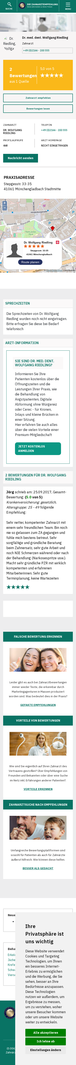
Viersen (13, 975)
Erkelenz (13, 955)
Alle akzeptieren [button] (45, 1033)
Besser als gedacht (38, 868)
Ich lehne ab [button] (46, 1041)
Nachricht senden (20, 158)
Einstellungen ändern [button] (45, 1050)
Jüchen (12, 960)
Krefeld (13, 965)
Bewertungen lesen (38, 108)
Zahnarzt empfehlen (38, 97)
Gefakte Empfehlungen (38, 705)
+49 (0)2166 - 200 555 (36, 50)
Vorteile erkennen (38, 789)
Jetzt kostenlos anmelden (31, 448)
